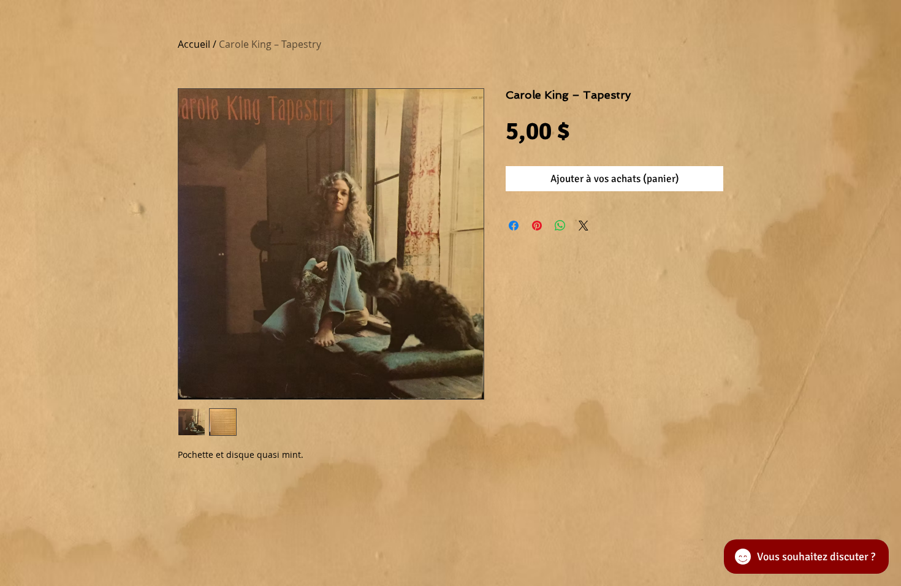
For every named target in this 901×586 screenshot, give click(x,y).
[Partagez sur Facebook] (513, 225)
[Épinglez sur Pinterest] (537, 225)
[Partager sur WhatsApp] (560, 225)
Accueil (194, 44)
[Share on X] (583, 225)
